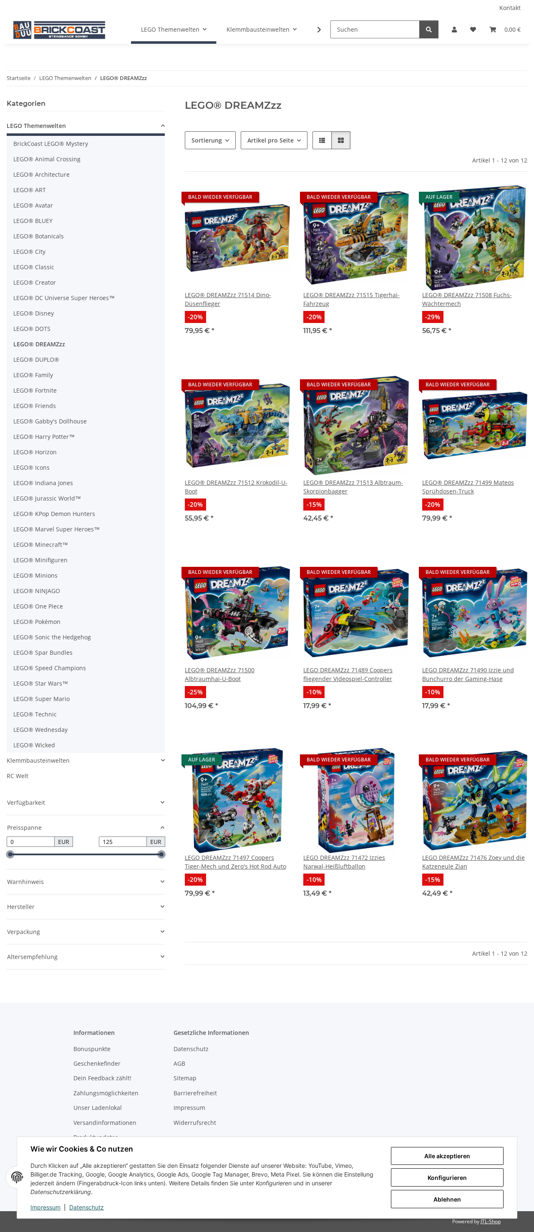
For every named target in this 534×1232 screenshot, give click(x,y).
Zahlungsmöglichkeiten (106, 1093)
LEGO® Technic (35, 714)
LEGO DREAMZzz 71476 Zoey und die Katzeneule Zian (473, 862)
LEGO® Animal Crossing (47, 159)
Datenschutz (86, 1207)
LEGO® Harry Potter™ (44, 437)
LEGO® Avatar (33, 205)
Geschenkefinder (97, 1063)
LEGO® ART (29, 190)
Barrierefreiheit (195, 1093)
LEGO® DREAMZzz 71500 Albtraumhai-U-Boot (219, 674)
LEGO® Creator (34, 282)
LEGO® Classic (33, 267)
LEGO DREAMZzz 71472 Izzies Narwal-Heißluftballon (344, 862)
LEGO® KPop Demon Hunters (54, 514)
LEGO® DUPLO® (36, 359)
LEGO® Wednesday (40, 730)
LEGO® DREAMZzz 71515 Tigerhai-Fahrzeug (351, 299)
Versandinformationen (104, 1123)
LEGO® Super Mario (41, 699)
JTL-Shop (491, 1221)
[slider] (10, 855)
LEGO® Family (33, 375)
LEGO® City (29, 251)
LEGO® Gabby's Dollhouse (50, 421)
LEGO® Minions (35, 575)
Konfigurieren (447, 1177)
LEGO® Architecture (41, 174)
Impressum (45, 1207)
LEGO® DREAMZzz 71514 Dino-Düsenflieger (228, 299)
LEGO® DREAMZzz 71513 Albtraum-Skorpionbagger (353, 486)
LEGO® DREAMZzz (39, 344)
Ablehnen (447, 1199)
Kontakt (510, 8)
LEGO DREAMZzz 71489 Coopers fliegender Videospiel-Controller (348, 674)
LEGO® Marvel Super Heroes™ (56, 529)
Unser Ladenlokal (97, 1108)
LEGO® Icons (31, 467)
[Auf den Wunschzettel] (276, 199)
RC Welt (17, 776)
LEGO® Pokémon (36, 622)
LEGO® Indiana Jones (43, 483)
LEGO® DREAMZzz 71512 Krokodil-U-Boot (236, 486)
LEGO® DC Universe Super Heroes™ (64, 298)
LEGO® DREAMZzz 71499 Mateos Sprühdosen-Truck (468, 486)
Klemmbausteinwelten (38, 760)
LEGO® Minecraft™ (40, 544)
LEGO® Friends (34, 406)
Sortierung (206, 140)
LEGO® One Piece (38, 606)
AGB (179, 1063)
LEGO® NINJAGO (36, 591)
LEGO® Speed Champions (49, 668)
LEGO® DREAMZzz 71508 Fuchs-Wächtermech (467, 299)
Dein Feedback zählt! (102, 1078)
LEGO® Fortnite (35, 390)
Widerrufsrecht (195, 1123)
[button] (454, 29)
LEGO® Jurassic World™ (47, 498)
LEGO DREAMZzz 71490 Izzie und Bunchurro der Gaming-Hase (468, 674)
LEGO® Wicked (34, 745)
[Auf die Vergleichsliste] (491, 199)
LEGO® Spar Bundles (43, 652)
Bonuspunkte (92, 1049)
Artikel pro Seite (270, 140)
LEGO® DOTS (31, 329)
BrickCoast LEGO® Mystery (50, 144)
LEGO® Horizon (35, 452)
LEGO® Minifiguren (40, 560)
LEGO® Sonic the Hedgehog (52, 637)
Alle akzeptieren (447, 1155)
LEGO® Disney (33, 313)
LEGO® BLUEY (33, 221)
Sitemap (185, 1078)
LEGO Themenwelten (36, 126)
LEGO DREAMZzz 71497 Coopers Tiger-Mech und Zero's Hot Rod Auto (235, 862)
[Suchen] (428, 29)
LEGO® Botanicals (38, 236)
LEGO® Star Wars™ (40, 683)
